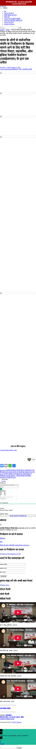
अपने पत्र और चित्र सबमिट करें (13, 20)
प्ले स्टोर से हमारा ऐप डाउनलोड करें (18, 515)
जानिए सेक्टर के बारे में (10, 15)
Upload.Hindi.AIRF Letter (8, 450)
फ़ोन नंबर (2, 572)
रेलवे (20, 69)
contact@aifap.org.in (19, 4)
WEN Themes (16, 722)
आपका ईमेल (3, 564)
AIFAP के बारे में (9, 13)
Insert (19, 748)
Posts (9, 69)
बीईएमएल (2, 538)
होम (5, 11)
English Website (9, 24)
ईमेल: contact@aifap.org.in (12, 718)
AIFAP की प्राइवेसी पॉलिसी (12, 19)
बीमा (1, 542)
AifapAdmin (4, 69)
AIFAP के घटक (9, 22)
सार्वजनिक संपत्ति (27, 69)
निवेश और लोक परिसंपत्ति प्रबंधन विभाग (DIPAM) (14, 545)
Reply (2, 744)
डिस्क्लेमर (9, 715)
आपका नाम (3, 568)
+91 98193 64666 (23, 2)
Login (3, 481)
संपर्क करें (6, 17)
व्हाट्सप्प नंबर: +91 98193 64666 (10, 717)
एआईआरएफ (14, 69)
